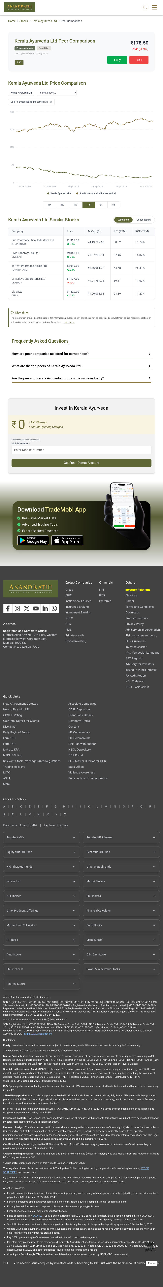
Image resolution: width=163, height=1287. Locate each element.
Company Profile (79, 720)
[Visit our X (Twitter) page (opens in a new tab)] (26, 608)
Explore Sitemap (56, 825)
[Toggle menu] (154, 7)
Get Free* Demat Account (81, 463)
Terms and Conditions (139, 606)
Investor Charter (136, 646)
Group (69, 589)
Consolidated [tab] (144, 219)
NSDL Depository (79, 749)
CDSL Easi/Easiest (137, 687)
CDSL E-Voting (12, 715)
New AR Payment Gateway (20, 703)
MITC (6, 772)
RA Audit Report (135, 675)
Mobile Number (21, 443)
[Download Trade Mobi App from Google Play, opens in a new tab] (33, 540)
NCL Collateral (134, 681)
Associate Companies (82, 703)
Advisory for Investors (139, 664)
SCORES (37, 1215)
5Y (113, 204)
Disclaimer (9, 726)
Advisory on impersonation (142, 629)
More (6, 784)
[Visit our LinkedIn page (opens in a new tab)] (45, 608)
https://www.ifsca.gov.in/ (38, 1033)
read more (69, 322)
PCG (102, 595)
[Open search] (145, 7)
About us (131, 595)
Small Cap (44, 48)
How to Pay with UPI (16, 709)
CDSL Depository (79, 709)
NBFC (69, 618)
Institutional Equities (78, 601)
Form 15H (9, 743)
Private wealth (74, 635)
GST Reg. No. (134, 658)
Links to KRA (11, 749)
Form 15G (9, 738)
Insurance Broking (77, 606)
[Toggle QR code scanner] (150, 1246)
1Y (88, 204)
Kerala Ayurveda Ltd (44, 21)
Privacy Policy (134, 623)
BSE (19, 62)
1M (76, 204)
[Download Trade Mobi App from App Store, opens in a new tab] (67, 540)
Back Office (76, 766)
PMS (68, 629)
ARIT (68, 595)
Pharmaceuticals (24, 48)
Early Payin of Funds (16, 732)
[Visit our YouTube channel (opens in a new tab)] (36, 608)
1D (49, 204)
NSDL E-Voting (12, 755)
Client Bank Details (80, 715)
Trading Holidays (14, 766)
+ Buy (117, 60)
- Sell (139, 60)
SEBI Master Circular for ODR (87, 761)
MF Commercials (79, 732)
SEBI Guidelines (135, 641)
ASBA (6, 778)
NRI (101, 589)
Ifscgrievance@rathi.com (80, 1030)
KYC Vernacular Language (142, 652)
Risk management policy (141, 635)
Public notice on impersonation (88, 778)
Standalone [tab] (123, 219)
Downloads (132, 612)
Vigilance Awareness (81, 772)
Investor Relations (137, 589)
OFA (68, 623)
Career (129, 601)
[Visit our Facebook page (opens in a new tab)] (8, 608)
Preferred (105, 601)
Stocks (23, 21)
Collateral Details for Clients (21, 720)
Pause (151, 1263)
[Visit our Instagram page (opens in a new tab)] (17, 608)
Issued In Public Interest (141, 669)
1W (62, 204)
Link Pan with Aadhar (82, 743)
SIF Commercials (79, 738)
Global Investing (75, 641)
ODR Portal (75, 755)
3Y (101, 204)
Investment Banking (78, 612)
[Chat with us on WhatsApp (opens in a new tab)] (54, 608)
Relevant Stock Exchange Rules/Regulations (31, 761)
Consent (73, 726)
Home (12, 21)
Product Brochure (136, 618)
